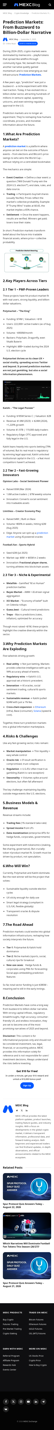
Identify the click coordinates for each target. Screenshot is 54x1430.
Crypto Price (35, 1360)
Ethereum (40, 707)
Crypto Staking (10, 1333)
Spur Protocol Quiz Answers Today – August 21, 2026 (23, 1284)
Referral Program (11, 1355)
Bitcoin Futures (36, 1319)
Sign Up (27, 1085)
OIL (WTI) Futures (37, 1333)
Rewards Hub (9, 1365)
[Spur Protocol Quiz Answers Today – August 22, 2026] (27, 1186)
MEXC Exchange (30, 1421)
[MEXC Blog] (27, 4)
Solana (37, 710)
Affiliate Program (11, 1360)
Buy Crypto (8, 1319)
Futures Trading (10, 1324)
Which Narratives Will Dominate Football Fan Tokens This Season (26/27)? (26, 1245)
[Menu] (5, 4)
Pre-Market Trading (12, 1328)
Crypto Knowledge (21, 13)
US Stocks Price (36, 1355)
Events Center (9, 1369)
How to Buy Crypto (38, 1365)
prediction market (15, 146)
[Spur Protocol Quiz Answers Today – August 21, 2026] (27, 1265)
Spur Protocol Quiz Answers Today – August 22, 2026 (23, 1205)
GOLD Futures (35, 1328)
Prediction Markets (30, 74)
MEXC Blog (7, 13)
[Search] (49, 4)
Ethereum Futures (37, 1324)
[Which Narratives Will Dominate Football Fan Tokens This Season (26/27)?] (27, 1226)
